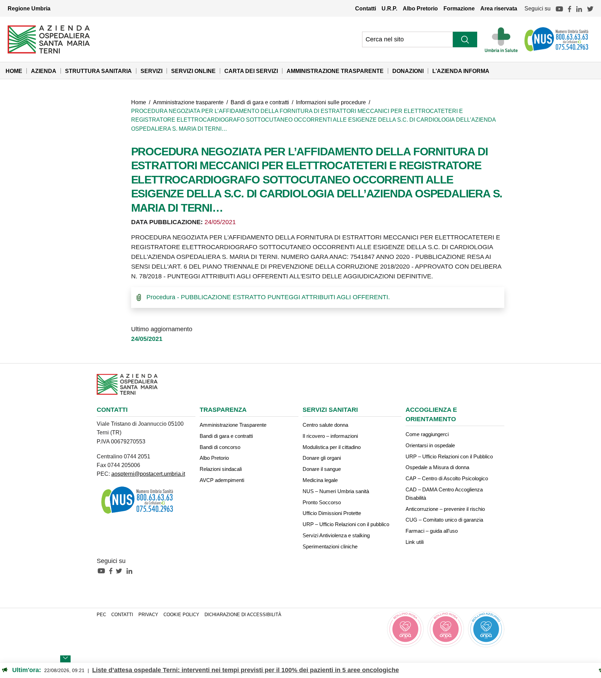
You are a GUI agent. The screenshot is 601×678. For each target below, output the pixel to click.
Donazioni (408, 71)
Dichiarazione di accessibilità (243, 614)
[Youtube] (559, 8)
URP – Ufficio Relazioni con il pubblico (346, 524)
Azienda (43, 71)
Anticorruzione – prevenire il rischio (445, 509)
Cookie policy (181, 614)
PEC (101, 614)
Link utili (415, 542)
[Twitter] (590, 8)
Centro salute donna (325, 425)
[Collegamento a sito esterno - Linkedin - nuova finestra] (131, 570)
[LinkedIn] (579, 8)
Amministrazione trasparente (188, 102)
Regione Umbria (29, 8)
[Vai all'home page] (49, 38)
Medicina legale (320, 480)
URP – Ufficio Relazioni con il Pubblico (449, 456)
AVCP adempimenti (222, 480)
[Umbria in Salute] (503, 39)
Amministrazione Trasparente (335, 71)
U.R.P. (389, 8)
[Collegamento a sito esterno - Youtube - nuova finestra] (103, 570)
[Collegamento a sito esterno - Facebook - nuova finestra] (112, 570)
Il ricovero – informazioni (330, 436)
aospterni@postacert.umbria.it (148, 474)
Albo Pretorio (420, 8)
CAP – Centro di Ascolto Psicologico (447, 478)
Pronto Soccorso (322, 502)
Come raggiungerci (427, 434)
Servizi (151, 71)
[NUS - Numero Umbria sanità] (556, 39)
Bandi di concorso (220, 447)
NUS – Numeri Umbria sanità (336, 491)
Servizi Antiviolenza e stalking (336, 535)
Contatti (365, 8)
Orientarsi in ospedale (430, 445)
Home (14, 71)
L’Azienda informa (460, 71)
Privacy (148, 614)
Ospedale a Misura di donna (437, 467)
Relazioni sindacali (221, 469)
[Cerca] (465, 39)
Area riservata (498, 8)
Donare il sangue (322, 469)
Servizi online (193, 71)
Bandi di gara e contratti (260, 102)
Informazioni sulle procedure (331, 102)
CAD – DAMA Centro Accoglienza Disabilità (444, 494)
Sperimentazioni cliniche (330, 546)
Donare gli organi (322, 458)
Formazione (459, 8)
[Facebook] (569, 8)
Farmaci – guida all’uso (432, 531)
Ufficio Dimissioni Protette (332, 513)
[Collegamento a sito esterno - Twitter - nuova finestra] (121, 570)
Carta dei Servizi (251, 71)
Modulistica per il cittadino (332, 447)
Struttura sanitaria (98, 71)
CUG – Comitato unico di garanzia (444, 520)
